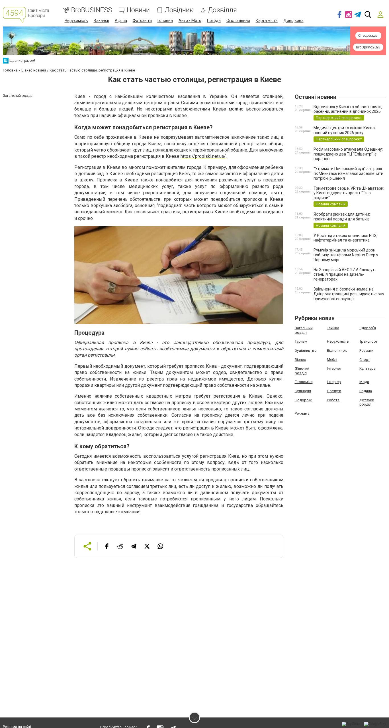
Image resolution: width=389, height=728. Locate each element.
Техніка (333, 328)
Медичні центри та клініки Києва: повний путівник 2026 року (345, 130)
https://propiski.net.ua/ (203, 156)
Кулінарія (303, 391)
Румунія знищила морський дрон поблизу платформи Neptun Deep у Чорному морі (346, 255)
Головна (165, 20)
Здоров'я (367, 328)
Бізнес (300, 359)
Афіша (121, 20)
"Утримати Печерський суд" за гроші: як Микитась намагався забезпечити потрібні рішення (348, 173)
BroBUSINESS (91, 10)
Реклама (302, 413)
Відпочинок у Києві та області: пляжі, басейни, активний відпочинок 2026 (348, 109)
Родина (365, 391)
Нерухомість (76, 20)
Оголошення (238, 20)
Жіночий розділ (302, 370)
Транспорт (368, 341)
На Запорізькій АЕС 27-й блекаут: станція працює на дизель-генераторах (344, 274)
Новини (138, 10)
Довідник (179, 10)
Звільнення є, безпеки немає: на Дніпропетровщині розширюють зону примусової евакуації (349, 294)
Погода (214, 20)
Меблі (332, 359)
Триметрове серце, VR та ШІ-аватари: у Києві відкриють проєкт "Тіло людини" (349, 193)
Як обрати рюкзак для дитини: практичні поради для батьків (342, 216)
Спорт (364, 359)
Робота (333, 400)
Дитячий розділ (366, 402)
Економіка (304, 382)
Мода (364, 382)
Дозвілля (222, 10)
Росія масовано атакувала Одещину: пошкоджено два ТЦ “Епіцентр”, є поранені (348, 154)
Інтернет (334, 368)
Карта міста (267, 20)
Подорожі (303, 400)
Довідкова (293, 20)
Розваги (366, 350)
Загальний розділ (304, 330)
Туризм (301, 341)
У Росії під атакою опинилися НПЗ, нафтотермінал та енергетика (345, 238)
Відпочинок (337, 350)
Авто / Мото (190, 20)
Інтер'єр (334, 382)
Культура (367, 368)
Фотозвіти (142, 20)
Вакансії (101, 20)
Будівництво (306, 350)
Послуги (334, 391)
